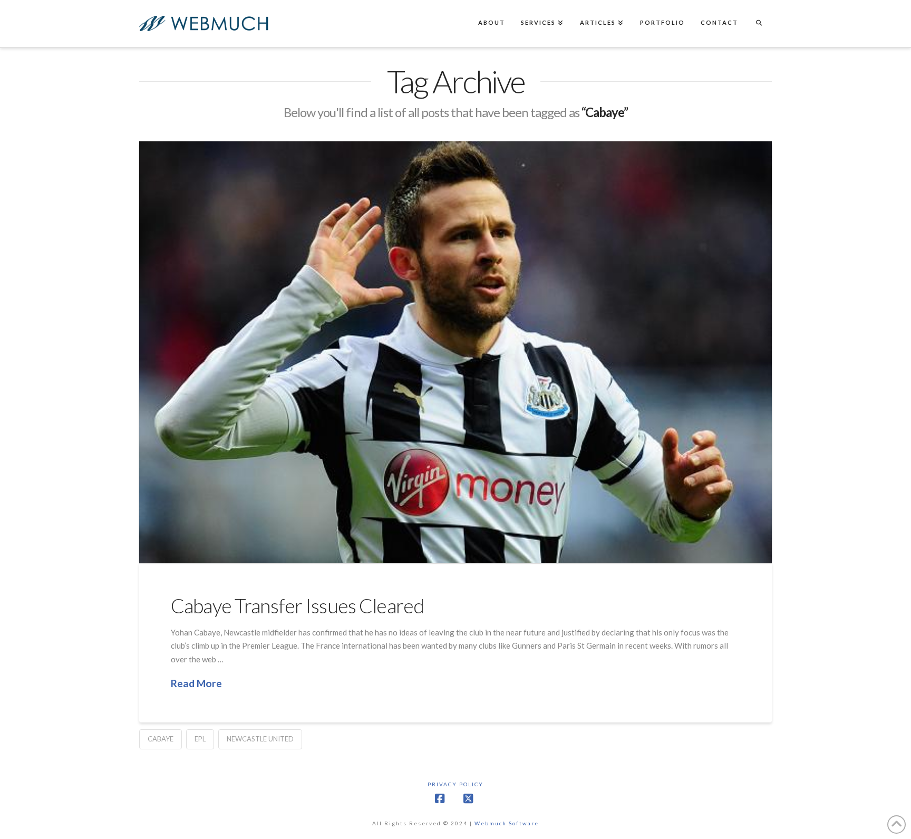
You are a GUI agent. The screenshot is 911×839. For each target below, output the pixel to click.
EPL (200, 739)
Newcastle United (260, 739)
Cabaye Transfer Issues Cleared (297, 606)
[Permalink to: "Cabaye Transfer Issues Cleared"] (455, 352)
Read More (196, 683)
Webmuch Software (506, 823)
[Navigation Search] (758, 23)
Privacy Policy (455, 784)
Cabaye (160, 739)
